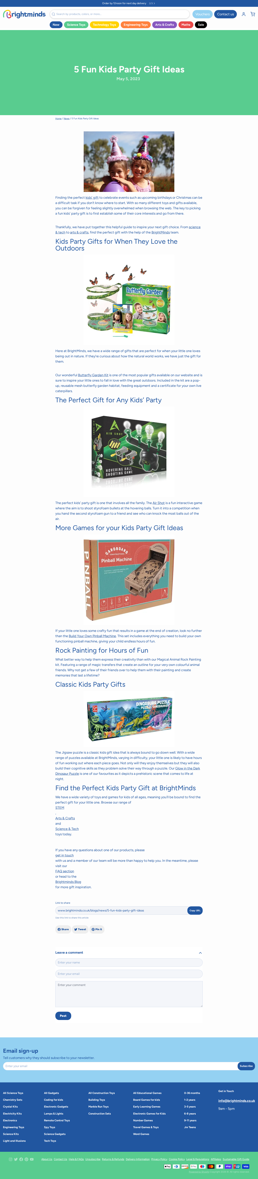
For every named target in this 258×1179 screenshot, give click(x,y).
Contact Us (60, 1159)
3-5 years (190, 1106)
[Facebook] (21, 1159)
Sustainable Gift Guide (236, 1159)
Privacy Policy (159, 1159)
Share (65, 929)
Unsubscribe (92, 1159)
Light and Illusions (14, 1141)
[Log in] (242, 14)
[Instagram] (10, 1159)
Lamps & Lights (53, 1113)
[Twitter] (16, 1159)
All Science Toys (13, 1093)
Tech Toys (50, 1141)
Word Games (141, 1134)
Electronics (10, 1120)
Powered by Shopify (199, 1171)
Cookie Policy (177, 1159)
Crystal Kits (10, 1106)
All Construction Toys (101, 1093)
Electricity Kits (12, 1113)
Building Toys (96, 1099)
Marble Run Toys (98, 1106)
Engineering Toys (136, 24)
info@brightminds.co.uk (236, 1101)
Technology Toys (104, 24)
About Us (46, 1159)
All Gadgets (51, 1093)
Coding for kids (53, 1099)
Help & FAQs (76, 1159)
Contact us (225, 14)
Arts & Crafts (164, 24)
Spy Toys (49, 1127)
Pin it (98, 929)
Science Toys (76, 24)
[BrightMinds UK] (24, 14)
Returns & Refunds (113, 1159)
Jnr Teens (190, 1127)
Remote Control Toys (57, 1120)
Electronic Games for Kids (149, 1113)
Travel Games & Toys (146, 1127)
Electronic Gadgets (56, 1106)
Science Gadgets (55, 1134)
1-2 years (189, 1099)
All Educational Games (147, 1093)
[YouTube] (32, 1159)
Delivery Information (138, 1159)
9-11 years (190, 1120)
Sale (201, 24)
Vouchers (202, 14)
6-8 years (190, 1113)
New (56, 24)
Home (58, 118)
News (67, 118)
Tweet (82, 929)
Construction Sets (99, 1113)
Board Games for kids (146, 1099)
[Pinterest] (26, 1159)
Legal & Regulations (197, 1159)
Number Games (143, 1120)
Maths (186, 24)
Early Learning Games (146, 1106)
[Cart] (251, 14)
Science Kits (11, 1134)
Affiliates (216, 1159)
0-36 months (192, 1093)
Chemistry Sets (12, 1099)
